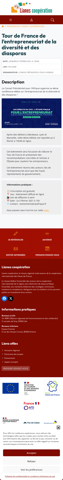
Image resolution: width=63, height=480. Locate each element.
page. (46, 210)
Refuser (31, 461)
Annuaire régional (12, 350)
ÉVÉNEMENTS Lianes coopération (25, 26)
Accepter (31, 452)
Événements (9, 358)
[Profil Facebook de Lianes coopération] (4, 298)
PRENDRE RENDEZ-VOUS (15, 368)
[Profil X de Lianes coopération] (10, 298)
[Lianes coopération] (31, 7)
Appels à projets (11, 362)
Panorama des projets (13, 354)
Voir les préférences (31, 469)
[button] (58, 427)
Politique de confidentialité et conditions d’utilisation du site (30, 476)
